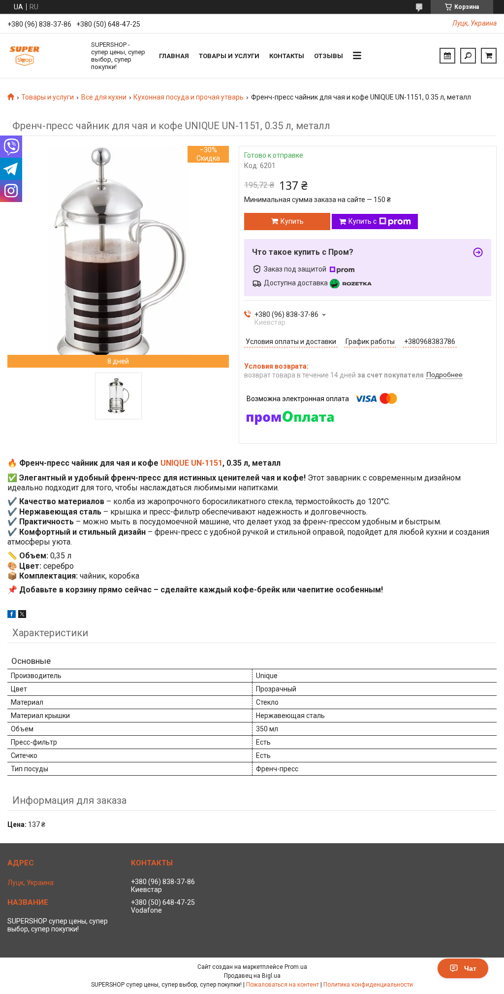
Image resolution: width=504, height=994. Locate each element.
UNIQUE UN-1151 (191, 463)
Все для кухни (103, 97)
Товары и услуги (229, 56)
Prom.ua (295, 966)
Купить (292, 221)
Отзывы (328, 56)
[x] (22, 615)
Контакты (286, 56)
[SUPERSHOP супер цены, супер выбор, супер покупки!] (44, 55)
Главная (174, 56)
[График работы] (447, 56)
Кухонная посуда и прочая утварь (188, 97)
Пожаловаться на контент (282, 984)
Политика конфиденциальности (368, 984)
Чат (470, 968)
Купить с (362, 221)
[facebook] (11, 615)
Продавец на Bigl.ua (252, 975)
